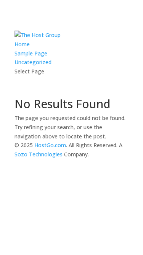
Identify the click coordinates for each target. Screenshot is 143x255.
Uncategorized (32, 62)
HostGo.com (50, 145)
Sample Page (30, 53)
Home (22, 44)
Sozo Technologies (38, 154)
